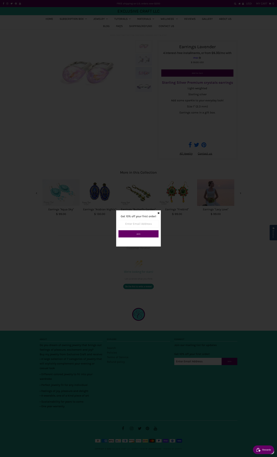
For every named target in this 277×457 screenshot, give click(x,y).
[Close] (158, 212)
